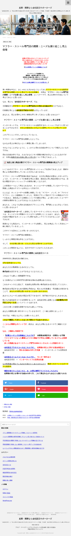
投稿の (6, 493)
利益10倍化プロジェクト (35, 529)
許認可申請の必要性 (9, 468)
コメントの (8, 497)
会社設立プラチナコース (47, 512)
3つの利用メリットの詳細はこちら (35, 67)
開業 (9, 407)
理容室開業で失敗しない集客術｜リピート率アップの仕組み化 (22, 444)
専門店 (6, 407)
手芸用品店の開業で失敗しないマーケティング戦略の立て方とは (23, 440)
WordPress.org (7, 500)
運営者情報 (53, 514)
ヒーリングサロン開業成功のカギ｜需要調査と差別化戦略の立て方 (23, 448)
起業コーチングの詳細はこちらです (20, 335)
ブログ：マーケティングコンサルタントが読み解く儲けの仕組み (35, 527)
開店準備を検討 (7, 476)
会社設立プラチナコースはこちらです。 (20, 347)
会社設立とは (7, 465)
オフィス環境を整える (10, 461)
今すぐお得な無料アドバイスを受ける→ (35, 82)
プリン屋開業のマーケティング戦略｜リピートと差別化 (20, 432)
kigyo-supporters (16, 411)
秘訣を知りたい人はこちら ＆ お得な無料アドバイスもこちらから (31, 371)
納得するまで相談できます (42, 514)
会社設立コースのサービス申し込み (25, 514)
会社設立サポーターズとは (13, 512)
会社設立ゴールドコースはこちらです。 (20, 357)
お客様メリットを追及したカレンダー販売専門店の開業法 (24, 415)
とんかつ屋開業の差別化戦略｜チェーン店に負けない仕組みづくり (23, 436)
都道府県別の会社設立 (10, 472)
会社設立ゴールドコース (60, 512)
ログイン (5, 489)
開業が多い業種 (8, 404)
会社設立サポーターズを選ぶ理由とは (30, 512)
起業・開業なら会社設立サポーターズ (35, 8)
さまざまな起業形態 (9, 457)
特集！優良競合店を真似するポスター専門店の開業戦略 (23, 417)
